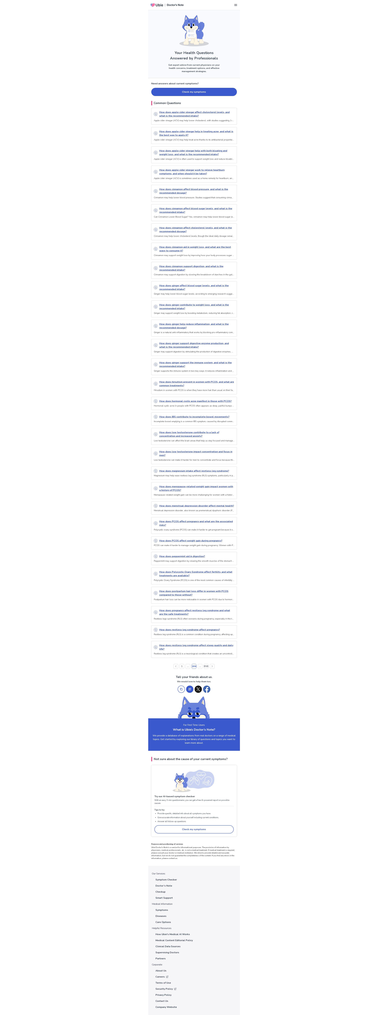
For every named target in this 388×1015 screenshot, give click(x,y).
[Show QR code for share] (189, 689)
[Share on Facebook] (206, 689)
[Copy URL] (181, 689)
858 (206, 666)
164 (194, 666)
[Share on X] (198, 689)
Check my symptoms (194, 92)
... (188, 666)
